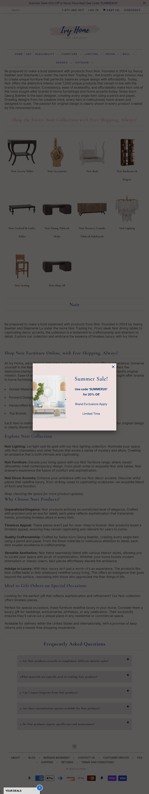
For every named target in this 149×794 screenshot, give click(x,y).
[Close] (113, 366)
